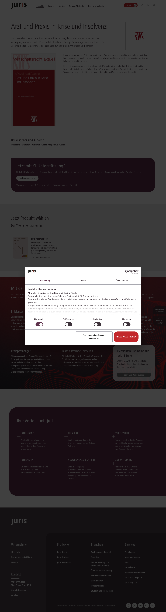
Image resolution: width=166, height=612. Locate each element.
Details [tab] (83, 280)
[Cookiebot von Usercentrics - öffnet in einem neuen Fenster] (127, 272)
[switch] (68, 324)
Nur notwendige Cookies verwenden (94, 336)
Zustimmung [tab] (44, 280)
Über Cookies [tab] (122, 280)
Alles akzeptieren (126, 337)
